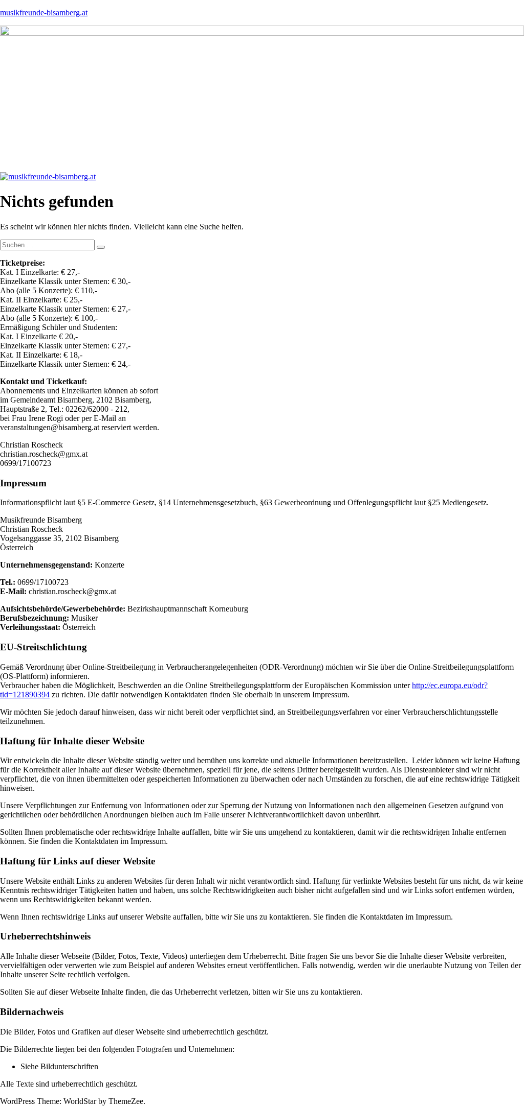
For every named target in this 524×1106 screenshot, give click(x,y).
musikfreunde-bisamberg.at (44, 12)
